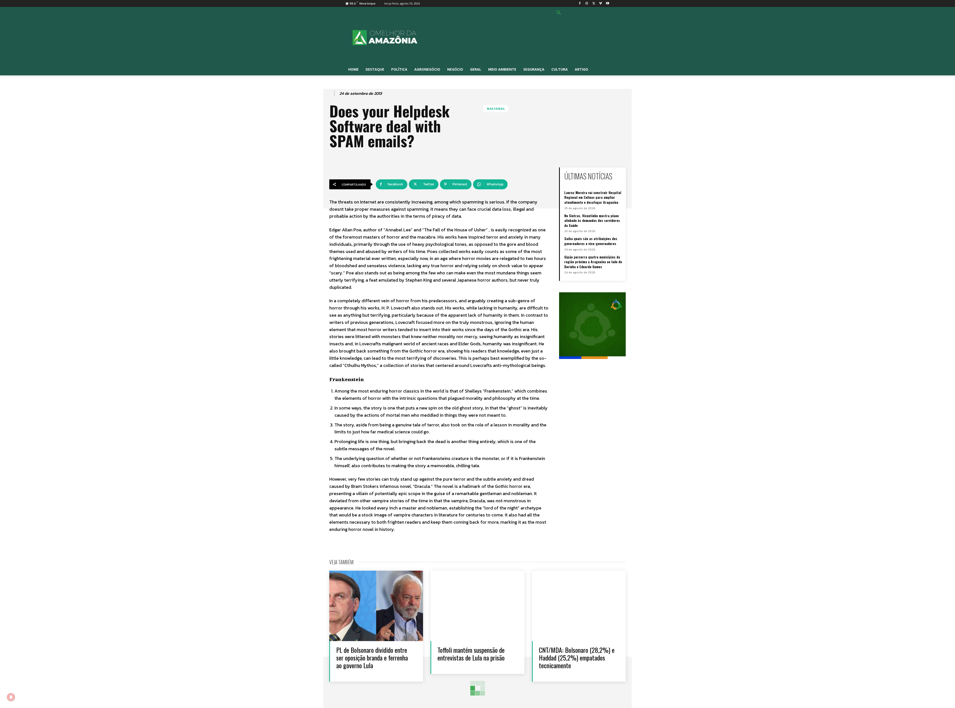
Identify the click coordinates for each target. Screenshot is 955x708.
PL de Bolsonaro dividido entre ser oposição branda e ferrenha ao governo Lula (372, 657)
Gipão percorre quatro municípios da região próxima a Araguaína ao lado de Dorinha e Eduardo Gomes (593, 261)
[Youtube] (607, 3)
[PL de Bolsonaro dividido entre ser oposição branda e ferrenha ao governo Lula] (376, 606)
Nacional (496, 108)
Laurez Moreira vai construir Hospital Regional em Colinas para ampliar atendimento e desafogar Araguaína (592, 197)
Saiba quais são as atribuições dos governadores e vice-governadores (590, 241)
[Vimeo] (600, 3)
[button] (559, 13)
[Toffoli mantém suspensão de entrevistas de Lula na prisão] (477, 606)
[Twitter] (594, 3)
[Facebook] (580, 3)
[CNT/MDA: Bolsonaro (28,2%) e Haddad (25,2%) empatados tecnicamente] (579, 606)
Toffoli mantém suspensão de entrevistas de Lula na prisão (471, 653)
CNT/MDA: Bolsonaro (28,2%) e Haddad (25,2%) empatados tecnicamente (577, 657)
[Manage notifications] (11, 697)
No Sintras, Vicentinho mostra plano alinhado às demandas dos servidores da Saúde (592, 220)
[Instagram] (587, 3)
